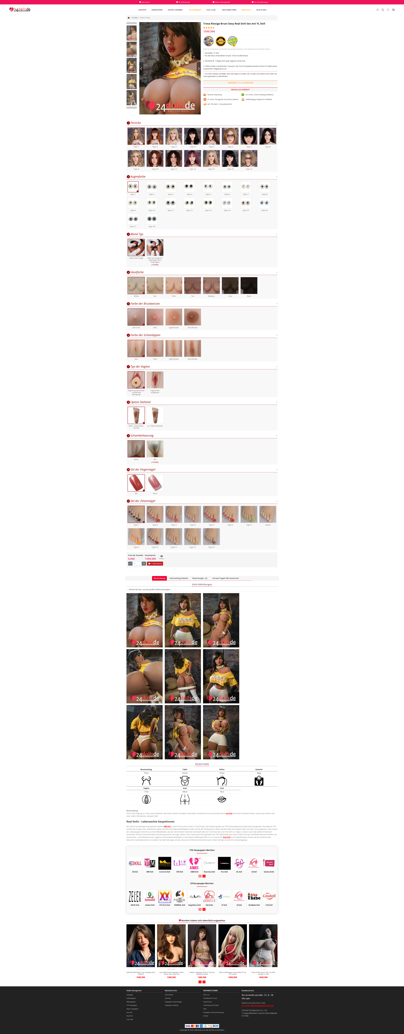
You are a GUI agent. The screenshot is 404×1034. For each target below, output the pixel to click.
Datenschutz (207, 1002)
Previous (131, 23)
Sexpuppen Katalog (171, 1005)
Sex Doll (229, 813)
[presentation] (200, 876)
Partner (205, 1016)
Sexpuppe (142, 10)
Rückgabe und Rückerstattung (213, 1012)
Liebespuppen (157, 10)
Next (131, 108)
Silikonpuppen (131, 1002)
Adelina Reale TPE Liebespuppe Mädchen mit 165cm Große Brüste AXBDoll (202, 973)
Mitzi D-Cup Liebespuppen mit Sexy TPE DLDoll (232, 973)
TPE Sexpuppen (131, 1005)
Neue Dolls (246, 10)
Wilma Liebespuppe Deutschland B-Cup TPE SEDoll (140, 973)
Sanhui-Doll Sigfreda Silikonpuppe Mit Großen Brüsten (263, 973)
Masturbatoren (229, 10)
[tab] (159, 578)
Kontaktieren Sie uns (210, 998)
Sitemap (167, 998)
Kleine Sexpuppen (132, 1009)
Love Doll (129, 1019)
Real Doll (227, 837)
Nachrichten (169, 995)
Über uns (206, 995)
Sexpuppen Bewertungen (173, 1002)
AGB (204, 1009)
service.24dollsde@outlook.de (258, 1005)
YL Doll (134, 18)
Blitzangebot (195, 10)
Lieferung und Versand (211, 1005)
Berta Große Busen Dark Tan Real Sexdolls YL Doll (171, 973)
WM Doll (167, 826)
